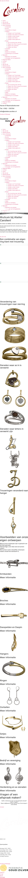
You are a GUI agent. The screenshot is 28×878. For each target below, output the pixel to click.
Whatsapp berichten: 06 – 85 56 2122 (9, 840)
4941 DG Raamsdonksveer (6, 835)
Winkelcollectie (6, 23)
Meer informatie (8, 577)
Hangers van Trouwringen (14, 33)
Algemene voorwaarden (14, 808)
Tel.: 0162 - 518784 (7, 108)
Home (4, 20)
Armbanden (8, 27)
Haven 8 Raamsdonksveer (9, 105)
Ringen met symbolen (13, 45)
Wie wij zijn (5, 22)
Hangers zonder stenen (13, 36)
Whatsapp (2, 877)
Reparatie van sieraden (10, 56)
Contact (5, 61)
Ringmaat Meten (7, 59)
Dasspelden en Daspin (10, 30)
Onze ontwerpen (7, 25)
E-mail (1, 874)
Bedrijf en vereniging (10, 51)
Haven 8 (2, 833)
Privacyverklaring (14, 811)
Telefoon (2, 872)
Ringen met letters (12, 47)
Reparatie (5, 55)
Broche (7, 28)
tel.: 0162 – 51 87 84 (5, 836)
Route (1, 875)
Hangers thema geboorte (14, 39)
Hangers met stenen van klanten (16, 34)
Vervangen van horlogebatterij (12, 58)
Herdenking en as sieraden (11, 53)
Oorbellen (7, 48)
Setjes (6, 50)
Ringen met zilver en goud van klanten (17, 44)
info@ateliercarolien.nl (8, 111)
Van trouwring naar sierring (14, 42)
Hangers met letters (13, 37)
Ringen (7, 41)
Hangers (7, 31)
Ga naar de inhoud (4, 0)
